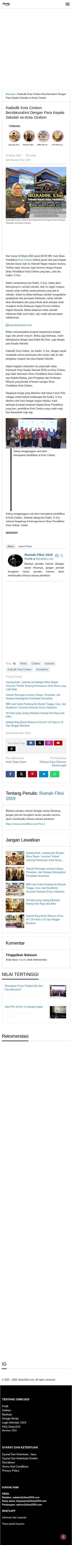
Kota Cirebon (25, 259)
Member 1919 (9, 1430)
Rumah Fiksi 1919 (39, 555)
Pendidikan (42, 669)
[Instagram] (49, 743)
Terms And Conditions (15, 1466)
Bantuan (7, 1414)
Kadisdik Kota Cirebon (19, 669)
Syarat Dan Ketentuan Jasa (19, 1454)
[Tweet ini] (21, 774)
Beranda (10, 94)
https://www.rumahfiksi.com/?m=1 (25, 823)
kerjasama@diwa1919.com (31, 1501)
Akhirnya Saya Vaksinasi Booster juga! (53, 762)
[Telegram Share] (43, 774)
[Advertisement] (36, 50)
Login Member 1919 (14, 1422)
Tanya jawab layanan (13, 1523)
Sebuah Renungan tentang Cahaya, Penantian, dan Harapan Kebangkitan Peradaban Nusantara (46, 872)
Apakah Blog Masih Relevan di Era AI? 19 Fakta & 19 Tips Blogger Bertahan (44, 920)
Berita (23, 663)
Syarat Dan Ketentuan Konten (20, 1458)
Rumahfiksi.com (44, 558)
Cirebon (36, 663)
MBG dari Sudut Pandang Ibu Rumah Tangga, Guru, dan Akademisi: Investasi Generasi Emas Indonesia (46, 888)
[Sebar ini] (10, 774)
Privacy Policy (10, 1470)
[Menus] (67, 4)
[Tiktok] (12, 748)
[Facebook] (57, 555)
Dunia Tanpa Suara (16, 760)
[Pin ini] (32, 774)
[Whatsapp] (54, 774)
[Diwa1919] (6, 4)
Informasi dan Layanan (14, 1517)
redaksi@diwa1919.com (26, 1497)
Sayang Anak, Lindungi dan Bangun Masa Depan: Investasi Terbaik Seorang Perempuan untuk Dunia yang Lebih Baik (36, 686)
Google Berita (10, 1418)
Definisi (6, 1410)
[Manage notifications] (63, 1537)
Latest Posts (25, 546)
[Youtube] (58, 743)
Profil (5, 1406)
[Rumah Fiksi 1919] (15, 560)
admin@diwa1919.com (29, 1504)
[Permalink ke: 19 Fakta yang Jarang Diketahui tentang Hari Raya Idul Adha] (15, 905)
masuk (22, 959)
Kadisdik (49, 663)
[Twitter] (61, 555)
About (11, 546)
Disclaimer (8, 1462)
